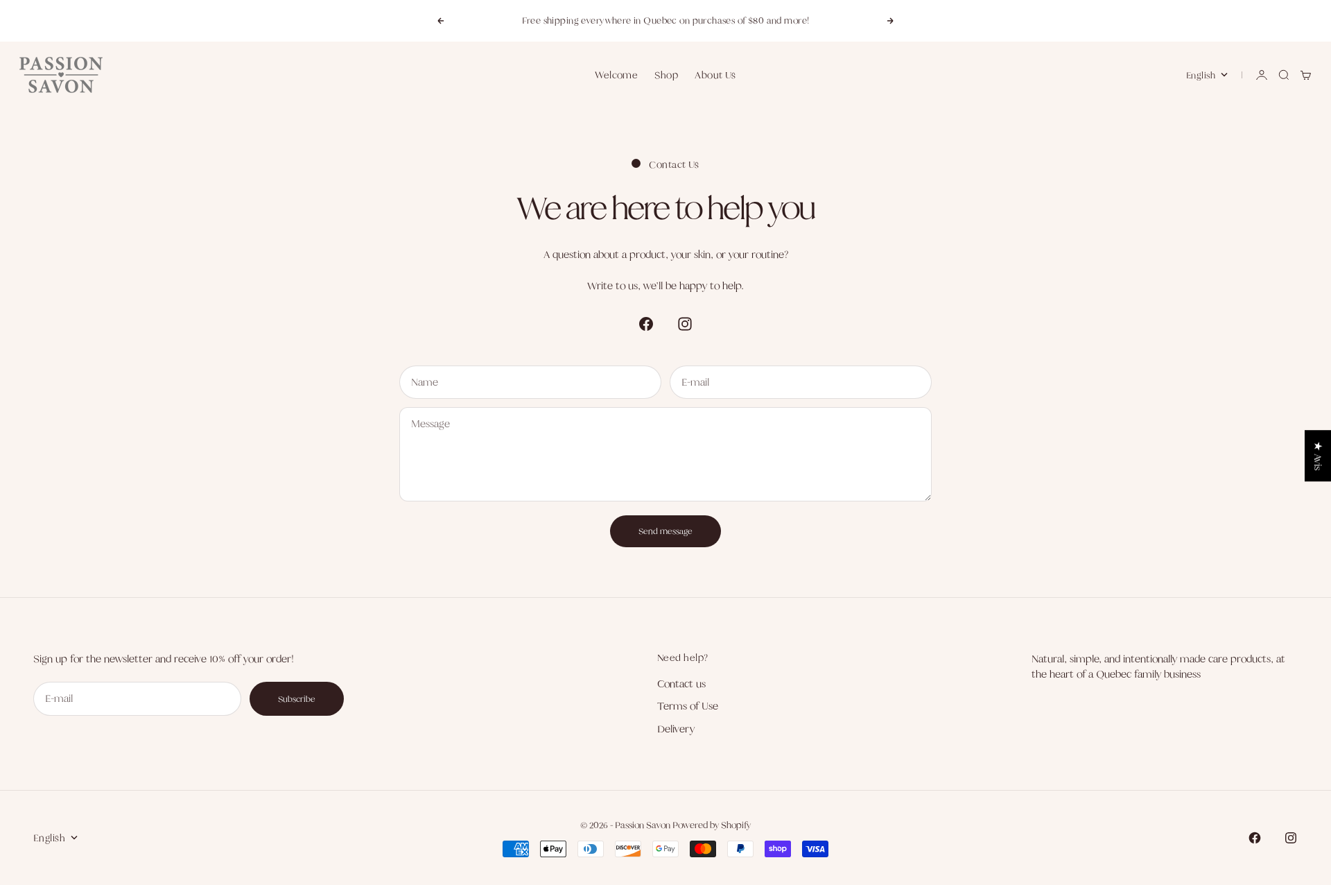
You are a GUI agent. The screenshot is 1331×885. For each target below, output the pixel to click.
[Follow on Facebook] (646, 324)
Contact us (681, 683)
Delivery (676, 728)
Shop (666, 75)
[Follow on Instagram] (685, 324)
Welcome (616, 75)
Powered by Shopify (711, 825)
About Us (715, 75)
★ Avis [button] (1318, 455)
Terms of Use (687, 705)
